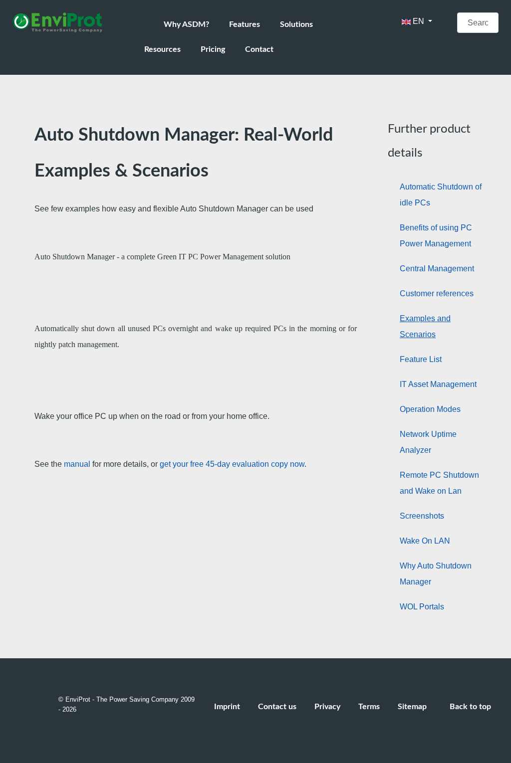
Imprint (227, 707)
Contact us (277, 707)
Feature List (421, 359)
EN (418, 21)
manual (78, 464)
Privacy (327, 707)
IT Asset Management (438, 384)
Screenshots (422, 516)
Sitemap (412, 707)
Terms (369, 707)
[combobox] (478, 22)
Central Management (437, 268)
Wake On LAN (425, 541)
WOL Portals (422, 606)
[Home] (149, 25)
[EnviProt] (63, 22)
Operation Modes (430, 409)
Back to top (471, 707)
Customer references (437, 293)
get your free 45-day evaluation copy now (232, 464)
